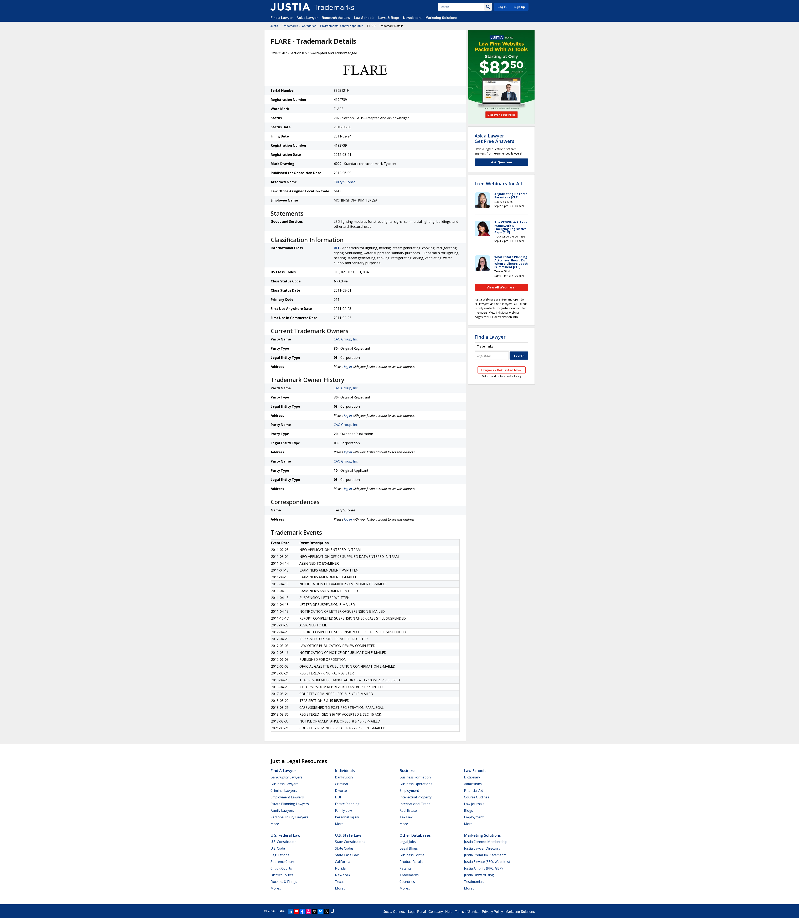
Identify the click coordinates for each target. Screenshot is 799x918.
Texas (339, 881)
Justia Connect (394, 911)
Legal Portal (417, 911)
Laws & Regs (388, 18)
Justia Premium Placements (485, 855)
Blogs (468, 810)
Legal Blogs (409, 848)
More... (275, 823)
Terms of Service (467, 911)
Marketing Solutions (441, 18)
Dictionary (472, 777)
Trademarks (290, 25)
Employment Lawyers (287, 797)
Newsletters (412, 18)
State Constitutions (350, 841)
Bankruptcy (344, 777)
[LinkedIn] (290, 911)
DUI (338, 797)
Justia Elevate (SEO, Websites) (487, 861)
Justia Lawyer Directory (482, 848)
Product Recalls (411, 861)
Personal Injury (347, 817)
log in (348, 366)
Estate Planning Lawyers (289, 804)
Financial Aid (473, 790)
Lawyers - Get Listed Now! (501, 370)
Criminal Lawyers (283, 790)
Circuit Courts (281, 868)
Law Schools (364, 18)
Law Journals (474, 804)
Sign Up (519, 7)
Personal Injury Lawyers (289, 817)
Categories (309, 25)
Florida (340, 868)
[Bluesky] (320, 911)
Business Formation (415, 777)
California (342, 861)
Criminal (341, 784)
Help (448, 911)
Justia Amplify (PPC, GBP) (483, 868)
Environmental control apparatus (341, 25)
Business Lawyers (284, 784)
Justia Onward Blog (479, 875)
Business (408, 770)
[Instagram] (308, 911)
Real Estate (408, 810)
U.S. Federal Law (285, 835)
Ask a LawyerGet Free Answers (494, 138)
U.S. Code (277, 848)
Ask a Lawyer (307, 18)
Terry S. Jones (344, 182)
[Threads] (314, 911)
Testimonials (474, 881)
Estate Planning (347, 804)
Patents (406, 868)
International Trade (415, 804)
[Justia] (290, 7)
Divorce (341, 790)
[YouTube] (296, 911)
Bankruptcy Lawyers (286, 777)
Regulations (279, 855)
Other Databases (415, 835)
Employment (409, 790)
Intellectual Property (416, 797)
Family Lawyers (282, 810)
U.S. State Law (348, 835)
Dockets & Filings (283, 881)
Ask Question (501, 162)
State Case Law (347, 855)
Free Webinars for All (498, 183)
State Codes (344, 848)
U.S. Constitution (283, 841)
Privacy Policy (492, 911)
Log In (502, 7)
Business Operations (416, 784)
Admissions (473, 784)
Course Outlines (476, 797)
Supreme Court (282, 861)
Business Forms (412, 855)
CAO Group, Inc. (346, 339)
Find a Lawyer (281, 18)
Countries (407, 881)
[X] (326, 911)
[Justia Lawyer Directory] (332, 911)
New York (342, 875)
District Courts (281, 875)
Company (435, 911)
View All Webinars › (501, 287)
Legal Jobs (408, 841)
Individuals (345, 770)
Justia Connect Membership (485, 841)
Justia (274, 25)
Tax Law (406, 817)
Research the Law (336, 18)
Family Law (343, 810)
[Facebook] (302, 911)
